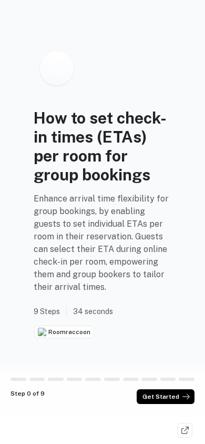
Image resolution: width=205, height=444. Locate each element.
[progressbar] (18, 379)
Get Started (160, 396)
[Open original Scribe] (185, 430)
